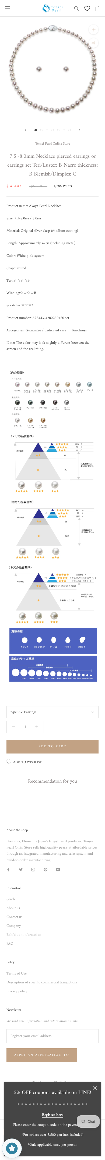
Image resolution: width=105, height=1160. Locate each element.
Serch (10, 899)
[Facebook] (8, 869)
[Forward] (25, 130)
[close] (95, 1088)
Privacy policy (16, 991)
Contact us (14, 917)
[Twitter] (21, 869)
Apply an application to (41, 1055)
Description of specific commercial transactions (42, 982)
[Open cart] (98, 8)
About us (13, 908)
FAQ (9, 944)
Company (13, 926)
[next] (79, 130)
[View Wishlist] (87, 8)
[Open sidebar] (7, 8)
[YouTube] (58, 869)
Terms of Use (16, 973)
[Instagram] (33, 869)
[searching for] (76, 8)
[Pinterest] (45, 869)
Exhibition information (23, 935)
